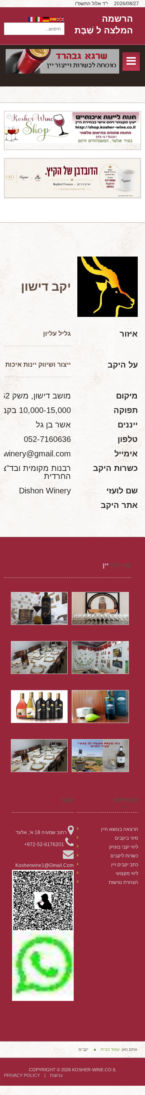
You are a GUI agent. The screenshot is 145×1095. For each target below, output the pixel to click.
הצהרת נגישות (123, 882)
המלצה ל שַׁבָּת (104, 30)
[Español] (53, 19)
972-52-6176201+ (44, 844)
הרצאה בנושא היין (119, 829)
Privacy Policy (22, 1075)
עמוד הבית (110, 1049)
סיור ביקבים (126, 838)
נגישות (56, 1075)
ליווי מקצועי (127, 873)
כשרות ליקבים (124, 856)
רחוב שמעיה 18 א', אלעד (41, 832)
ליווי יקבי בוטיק (123, 847)
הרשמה (117, 19)
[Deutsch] (46, 19)
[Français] (31, 19)
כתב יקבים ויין (124, 864)
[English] (60, 19)
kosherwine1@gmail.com (44, 865)
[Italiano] (39, 19)
